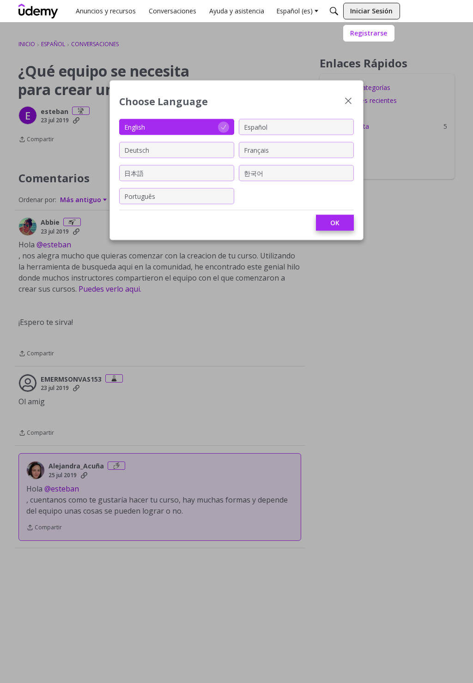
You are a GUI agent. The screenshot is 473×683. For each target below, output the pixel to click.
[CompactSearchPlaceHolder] (334, 11)
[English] (38, 11)
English (134, 126)
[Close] (348, 102)
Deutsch (136, 149)
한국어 (253, 172)
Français (256, 149)
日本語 (134, 172)
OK (335, 222)
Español (255, 126)
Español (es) (294, 10)
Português (139, 196)
